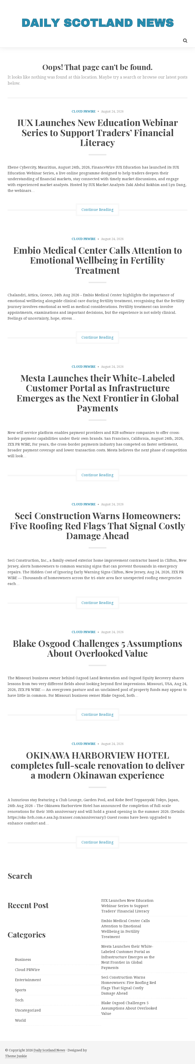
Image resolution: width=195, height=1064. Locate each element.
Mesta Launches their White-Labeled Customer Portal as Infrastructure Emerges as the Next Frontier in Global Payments (98, 393)
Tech (19, 1000)
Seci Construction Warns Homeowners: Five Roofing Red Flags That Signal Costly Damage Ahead (97, 525)
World (20, 1020)
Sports (20, 990)
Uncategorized (28, 1010)
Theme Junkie (16, 1056)
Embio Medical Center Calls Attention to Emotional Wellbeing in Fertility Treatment (97, 260)
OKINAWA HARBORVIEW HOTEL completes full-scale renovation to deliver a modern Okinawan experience (98, 765)
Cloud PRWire (84, 111)
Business (23, 960)
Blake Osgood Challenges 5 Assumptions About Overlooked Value (97, 648)
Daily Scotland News (49, 1050)
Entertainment (28, 980)
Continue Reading (97, 210)
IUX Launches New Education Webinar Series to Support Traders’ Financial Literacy (97, 132)
